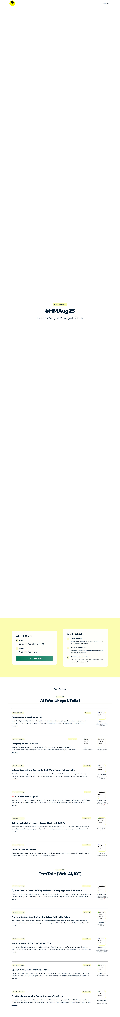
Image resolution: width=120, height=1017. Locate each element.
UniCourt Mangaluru (28, 652)
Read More (14, 726)
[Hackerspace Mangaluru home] (12, 3)
